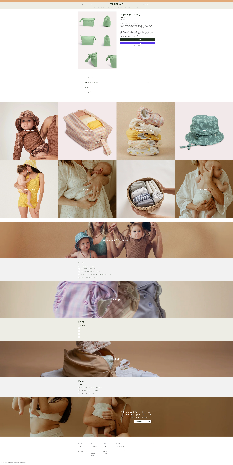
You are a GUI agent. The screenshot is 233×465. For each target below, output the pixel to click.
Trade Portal (118, 448)
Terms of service (23, 462)
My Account (93, 448)
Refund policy (10, 462)
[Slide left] (79, 1)
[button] (144, 4)
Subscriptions (106, 451)
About (79, 446)
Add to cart (137, 39)
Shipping (93, 453)
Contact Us (93, 451)
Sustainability (81, 448)
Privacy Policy (81, 449)
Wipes (104, 448)
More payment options (137, 45)
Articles (92, 455)
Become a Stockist (120, 446)
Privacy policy (16, 462)
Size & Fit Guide (94, 446)
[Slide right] (154, 1)
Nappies (105, 446)
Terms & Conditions (82, 451)
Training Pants (106, 449)
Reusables (105, 453)
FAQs (92, 449)
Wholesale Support (120, 449)
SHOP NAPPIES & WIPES (143, 421)
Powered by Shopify (3, 462)
